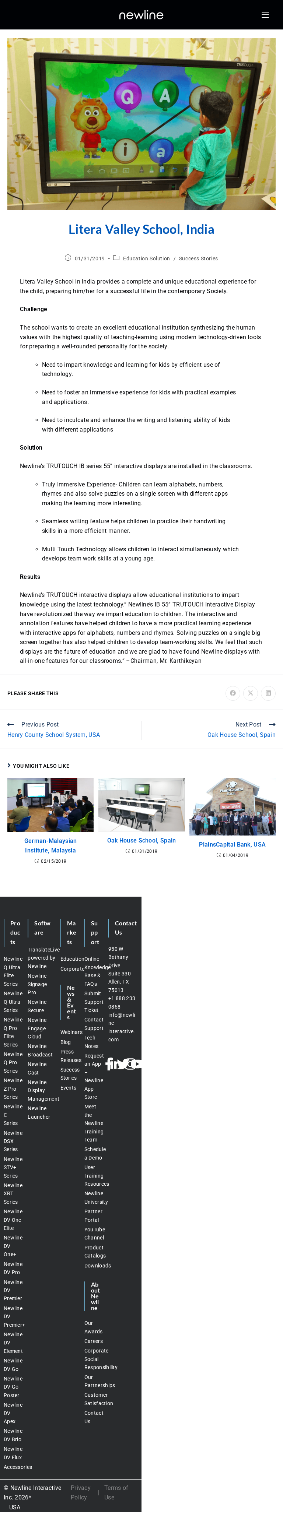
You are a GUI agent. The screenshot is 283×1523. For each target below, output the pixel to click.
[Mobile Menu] (265, 14)
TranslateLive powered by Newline (40, 958)
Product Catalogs (92, 1252)
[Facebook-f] (109, 1064)
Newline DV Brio (12, 1435)
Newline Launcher (39, 1112)
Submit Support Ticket (92, 1002)
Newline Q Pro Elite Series (12, 1032)
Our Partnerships (92, 1381)
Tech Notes (91, 1042)
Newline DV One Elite (12, 1220)
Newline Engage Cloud (37, 1028)
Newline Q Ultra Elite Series (12, 971)
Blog (65, 1042)
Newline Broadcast (40, 1050)
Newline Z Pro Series (12, 1088)
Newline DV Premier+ (12, 1316)
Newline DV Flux (12, 1453)
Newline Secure (37, 1006)
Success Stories (198, 258)
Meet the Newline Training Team (92, 1123)
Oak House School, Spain (141, 840)
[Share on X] (250, 693)
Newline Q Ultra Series (12, 1002)
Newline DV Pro (12, 1268)
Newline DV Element (12, 1343)
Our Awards (92, 1327)
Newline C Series (12, 1115)
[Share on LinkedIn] (268, 693)
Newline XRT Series (12, 1193)
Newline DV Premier (12, 1290)
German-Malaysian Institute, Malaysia (50, 845)
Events (68, 1088)
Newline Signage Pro (37, 984)
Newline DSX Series (12, 1141)
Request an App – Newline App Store (92, 1076)
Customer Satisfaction (92, 1399)
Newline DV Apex (12, 1413)
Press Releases (68, 1056)
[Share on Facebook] (233, 693)
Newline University (92, 1197)
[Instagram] (130, 1064)
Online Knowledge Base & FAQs (92, 971)
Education (68, 959)
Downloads (92, 1266)
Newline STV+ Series (12, 1167)
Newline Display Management (40, 1090)
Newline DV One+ (12, 1246)
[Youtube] (137, 1064)
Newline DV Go (12, 1365)
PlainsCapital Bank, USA (232, 844)
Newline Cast (37, 1068)
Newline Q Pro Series (12, 1062)
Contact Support (92, 1024)
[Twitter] (123, 1064)
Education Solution (146, 258)
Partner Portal (92, 1216)
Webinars (68, 1032)
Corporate (68, 969)
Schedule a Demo (92, 1153)
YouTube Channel (92, 1234)
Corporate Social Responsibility (92, 1359)
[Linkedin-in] (116, 1064)
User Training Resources (92, 1175)
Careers (92, 1341)
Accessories (12, 1467)
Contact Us (92, 1417)
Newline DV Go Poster (12, 1387)
